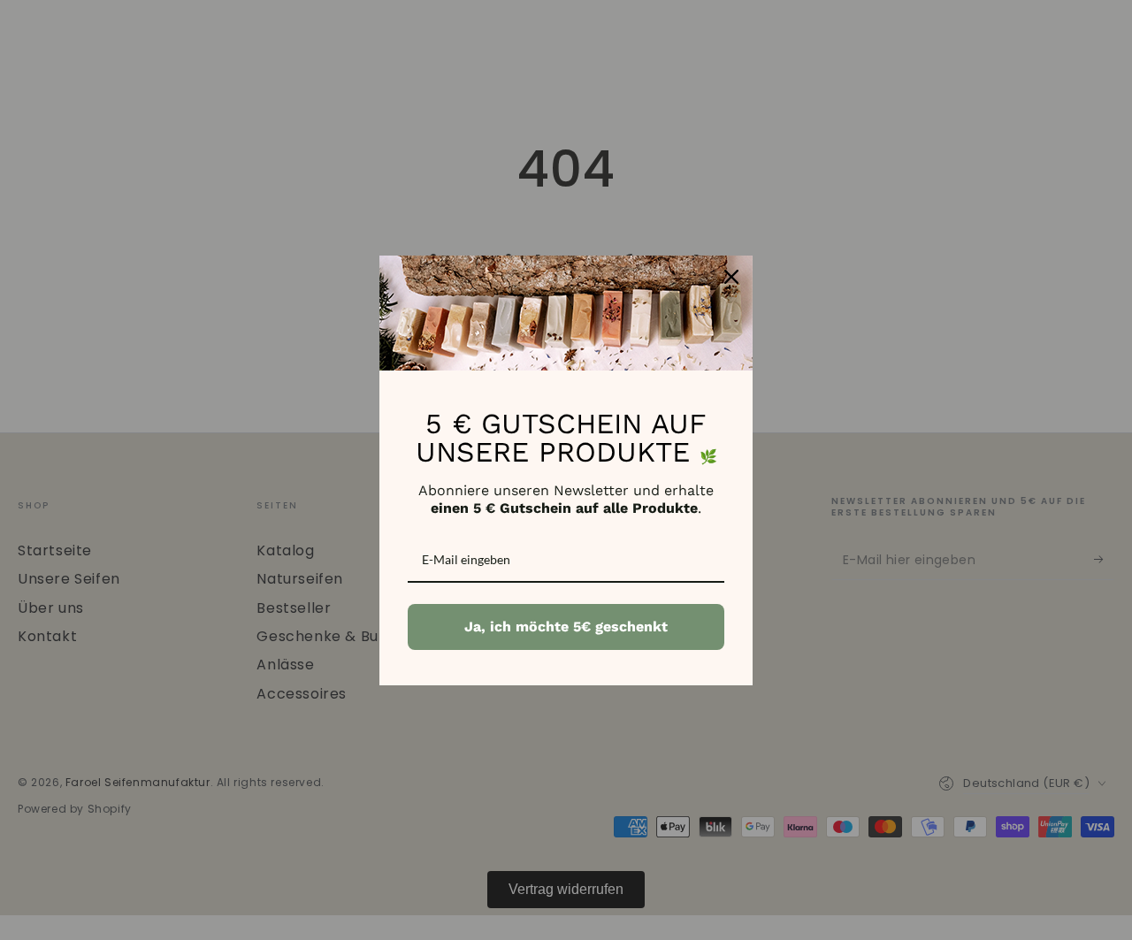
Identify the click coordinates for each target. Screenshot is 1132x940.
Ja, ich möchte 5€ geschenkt (566, 626)
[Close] (731, 277)
